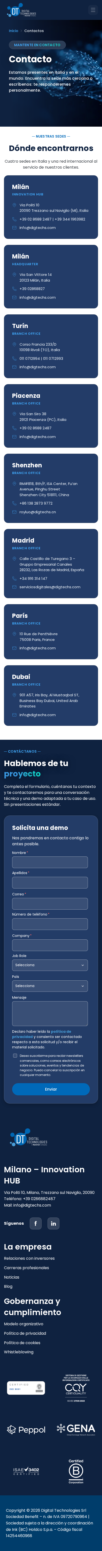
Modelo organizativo (23, 1324)
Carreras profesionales (26, 1268)
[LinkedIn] (53, 1223)
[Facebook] (36, 1223)
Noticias (11, 1277)
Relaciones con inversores (29, 1258)
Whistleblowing (18, 1352)
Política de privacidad (25, 1333)
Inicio (13, 31)
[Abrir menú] (93, 10)
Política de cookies (22, 1343)
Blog (8, 1286)
